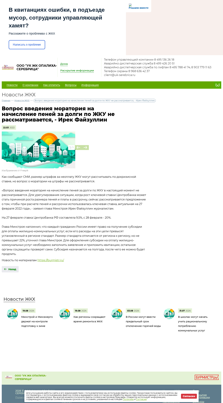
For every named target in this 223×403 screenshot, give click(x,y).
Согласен (189, 396)
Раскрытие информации (77, 70)
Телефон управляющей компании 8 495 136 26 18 (139, 59)
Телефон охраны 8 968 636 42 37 (127, 71)
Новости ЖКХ (21, 100)
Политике (128, 399)
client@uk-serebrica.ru (119, 75)
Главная (6, 100)
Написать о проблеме (27, 44)
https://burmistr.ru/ (50, 260)
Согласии (141, 399)
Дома (64, 63)
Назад (12, 269)
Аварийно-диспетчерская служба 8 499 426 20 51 (139, 63)
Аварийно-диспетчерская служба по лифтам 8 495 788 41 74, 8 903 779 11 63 (157, 67)
